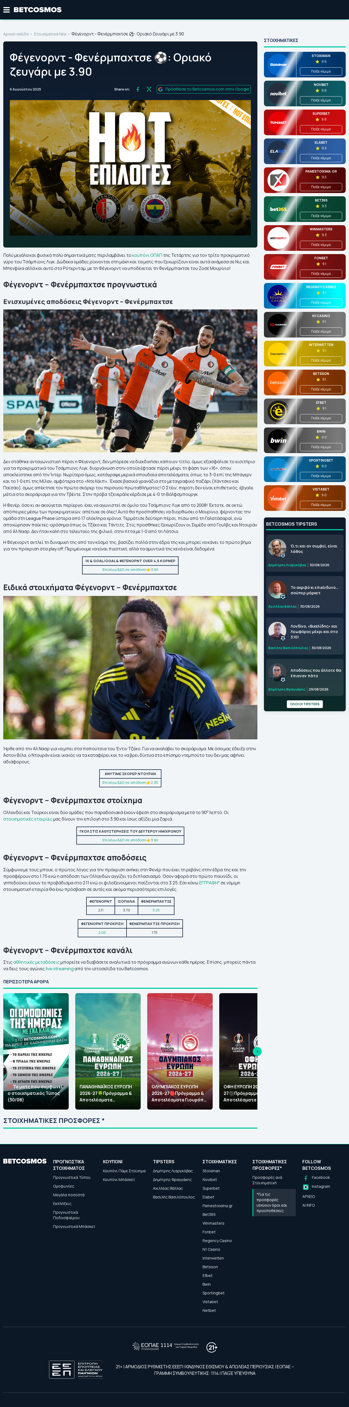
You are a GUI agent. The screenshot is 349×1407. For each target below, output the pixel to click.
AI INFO (308, 1205)
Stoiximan (211, 1170)
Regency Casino (217, 1240)
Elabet (208, 1197)
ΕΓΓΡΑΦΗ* (209, 883)
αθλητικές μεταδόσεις (36, 962)
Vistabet (210, 1301)
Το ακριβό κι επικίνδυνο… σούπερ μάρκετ (314, 590)
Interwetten (213, 1258)
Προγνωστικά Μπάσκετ (74, 1226)
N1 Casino (211, 1249)
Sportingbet (214, 1292)
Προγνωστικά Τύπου (72, 1177)
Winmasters (213, 1223)
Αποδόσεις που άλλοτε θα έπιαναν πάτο (316, 673)
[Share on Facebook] (137, 89)
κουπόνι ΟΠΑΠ (147, 255)
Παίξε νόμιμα (321, 71)
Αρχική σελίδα (16, 34)
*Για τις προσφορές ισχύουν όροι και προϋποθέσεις (272, 1202)
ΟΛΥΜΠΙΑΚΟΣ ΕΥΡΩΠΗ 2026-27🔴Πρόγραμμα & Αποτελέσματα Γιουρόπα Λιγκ (179, 1093)
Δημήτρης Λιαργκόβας (173, 1170)
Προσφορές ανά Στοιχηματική (267, 1180)
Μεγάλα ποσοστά (69, 1194)
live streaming (60, 969)
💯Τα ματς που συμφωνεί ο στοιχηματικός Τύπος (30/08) (35, 1093)
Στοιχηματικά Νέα (50, 34)
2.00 (102, 932)
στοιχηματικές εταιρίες (27, 819)
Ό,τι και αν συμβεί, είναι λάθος (314, 548)
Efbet (208, 1275)
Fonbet (209, 1231)
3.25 (156, 910)
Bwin (207, 1284)
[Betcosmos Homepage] (38, 10)
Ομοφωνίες (63, 1186)
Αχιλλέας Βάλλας (168, 1188)
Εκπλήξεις (62, 1203)
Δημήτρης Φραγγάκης (172, 1179)
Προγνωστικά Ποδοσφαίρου (66, 1215)
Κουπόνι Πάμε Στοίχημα (124, 1170)
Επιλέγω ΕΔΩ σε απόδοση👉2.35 (130, 782)
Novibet (210, 1179)
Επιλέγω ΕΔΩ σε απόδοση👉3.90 (130, 569)
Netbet (209, 1310)
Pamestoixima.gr (218, 1205)
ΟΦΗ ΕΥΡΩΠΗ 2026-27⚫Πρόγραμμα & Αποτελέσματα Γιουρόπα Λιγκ (251, 1093)
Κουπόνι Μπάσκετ (119, 1179)
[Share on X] (149, 89)
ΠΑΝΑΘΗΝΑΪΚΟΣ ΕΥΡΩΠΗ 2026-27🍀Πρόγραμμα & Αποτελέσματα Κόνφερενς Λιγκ (106, 1093)
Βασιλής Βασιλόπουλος (174, 1197)
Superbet (211, 1188)
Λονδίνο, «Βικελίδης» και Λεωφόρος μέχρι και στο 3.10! (314, 631)
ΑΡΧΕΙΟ (308, 1196)
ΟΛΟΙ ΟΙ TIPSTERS (305, 704)
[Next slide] (257, 1051)
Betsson (210, 1266)
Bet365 (209, 1214)
